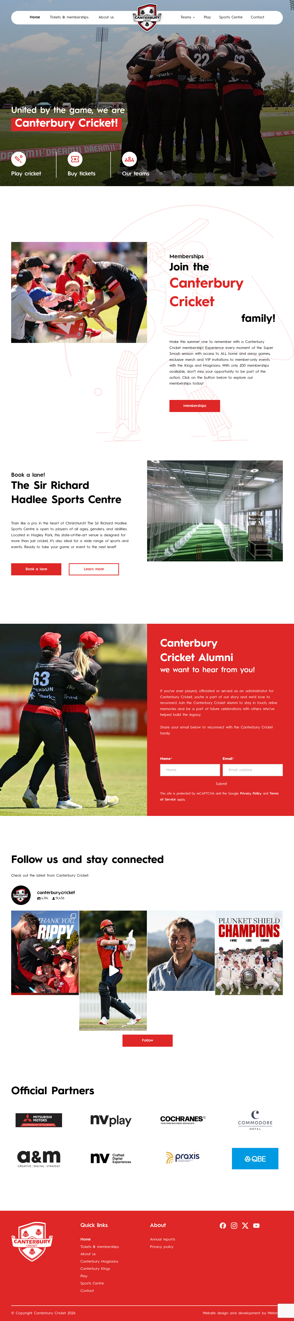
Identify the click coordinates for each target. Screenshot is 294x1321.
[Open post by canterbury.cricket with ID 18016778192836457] (181, 951)
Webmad (275, 1313)
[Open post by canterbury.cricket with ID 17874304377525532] (113, 971)
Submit (221, 784)
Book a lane (36, 569)
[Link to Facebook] (223, 1225)
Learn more (94, 569)
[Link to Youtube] (256, 1225)
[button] (188, 18)
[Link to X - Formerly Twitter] (245, 1225)
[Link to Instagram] (234, 1225)
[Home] (147, 18)
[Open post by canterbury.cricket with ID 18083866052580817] (249, 953)
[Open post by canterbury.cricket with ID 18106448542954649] (45, 953)
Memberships (194, 406)
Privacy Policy (250, 793)
